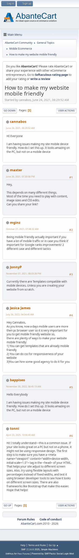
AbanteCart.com (31, 523)
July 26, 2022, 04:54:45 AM (20, 314)
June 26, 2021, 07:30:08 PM (20, 176)
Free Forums (23, 554)
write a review (40, 79)
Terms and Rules (37, 545)
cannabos (18, 121)
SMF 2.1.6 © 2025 (30, 549)
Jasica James (20, 308)
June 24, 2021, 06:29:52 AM (20, 128)
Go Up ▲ (54, 545)
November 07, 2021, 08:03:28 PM (23, 273)
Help (22, 545)
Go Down (10, 110)
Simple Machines (49, 549)
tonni (14, 428)
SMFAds (9, 554)
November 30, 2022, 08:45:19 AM (23, 386)
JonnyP (16, 267)
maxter (16, 170)
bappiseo (17, 380)
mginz (15, 222)
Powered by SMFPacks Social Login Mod (53, 553)
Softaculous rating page (51, 75)
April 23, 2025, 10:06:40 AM (20, 434)
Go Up (7, 505)
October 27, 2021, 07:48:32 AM (22, 229)
